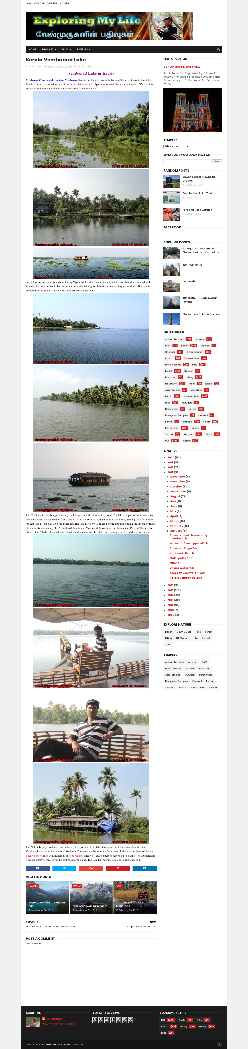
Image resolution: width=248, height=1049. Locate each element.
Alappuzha (46, 290)
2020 (171, 457)
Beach (184, 345)
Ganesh (188, 371)
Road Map (52, 3)
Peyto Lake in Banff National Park (47, 904)
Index (192, 383)
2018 (170, 467)
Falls (65, 49)
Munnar (175, 563)
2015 (170, 590)
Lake (88, 66)
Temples (82, 49)
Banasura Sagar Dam (184, 548)
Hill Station (171, 383)
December (178, 476)
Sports (195, 428)
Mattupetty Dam (181, 558)
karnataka (196, 390)
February (177, 526)
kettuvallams (76, 855)
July (173, 501)
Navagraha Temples (176, 415)
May (173, 511)
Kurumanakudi (192, 265)
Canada (34, 885)
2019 (170, 462)
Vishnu (187, 440)
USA (167, 440)
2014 (170, 595)
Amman (200, 339)
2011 (170, 610)
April (173, 516)
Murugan (187, 402)
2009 (171, 615)
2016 (170, 585)
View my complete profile (58, 1024)
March (175, 521)
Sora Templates (48, 1044)
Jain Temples (172, 390)
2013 (170, 600)
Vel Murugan (54, 1019)
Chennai (170, 352)
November (178, 481)
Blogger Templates (72, 1044)
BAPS (168, 345)
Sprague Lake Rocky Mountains (129, 904)
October (176, 486)
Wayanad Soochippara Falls (189, 543)
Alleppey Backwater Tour (187, 573)
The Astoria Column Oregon (201, 314)
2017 (170, 472)
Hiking (190, 377)
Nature (192, 409)
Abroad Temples (174, 339)
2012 (170, 605)
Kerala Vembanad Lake (186, 578)
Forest (168, 371)
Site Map (65, 3)
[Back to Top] (219, 1044)
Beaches (48, 49)
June (174, 506)
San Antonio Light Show (181, 67)
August (175, 496)
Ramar (168, 421)
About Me (39, 3)
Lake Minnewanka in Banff (90, 906)
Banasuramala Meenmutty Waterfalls (189, 536)
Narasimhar (171, 409)
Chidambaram (195, 352)
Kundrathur (190, 281)
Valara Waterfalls (182, 568)
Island (208, 383)
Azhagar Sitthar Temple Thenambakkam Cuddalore (200, 250)
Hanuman (170, 377)
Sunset (169, 434)
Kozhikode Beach (182, 553)
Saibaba (187, 421)
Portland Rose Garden (197, 210)
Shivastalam (172, 428)
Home (28, 3)
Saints (206, 421)
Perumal (203, 415)
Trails (209, 434)
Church (169, 358)
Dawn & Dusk (191, 358)
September (178, 491)
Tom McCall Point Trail (197, 193)
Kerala (80, 66)
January (176, 531)
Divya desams (173, 364)
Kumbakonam (192, 396)
